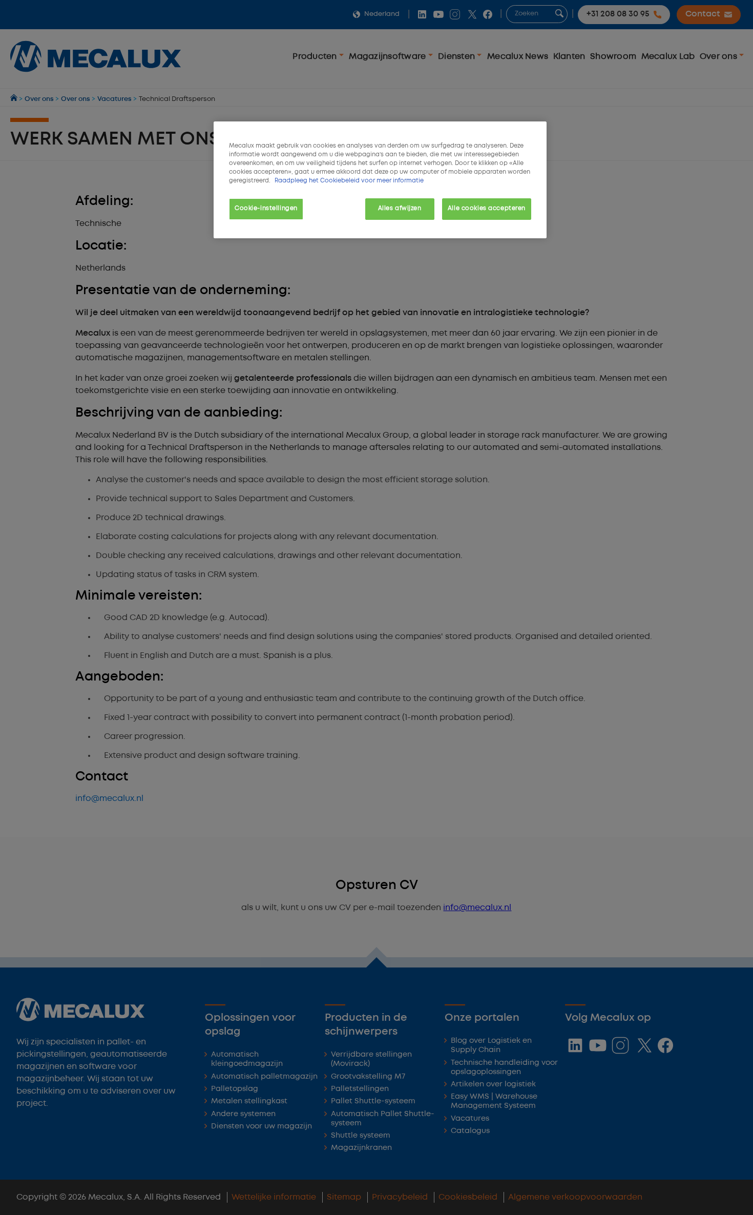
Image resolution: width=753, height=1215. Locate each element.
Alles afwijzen (400, 208)
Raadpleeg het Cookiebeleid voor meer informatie (349, 180)
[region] (380, 179)
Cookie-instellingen (266, 208)
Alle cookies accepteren (487, 208)
